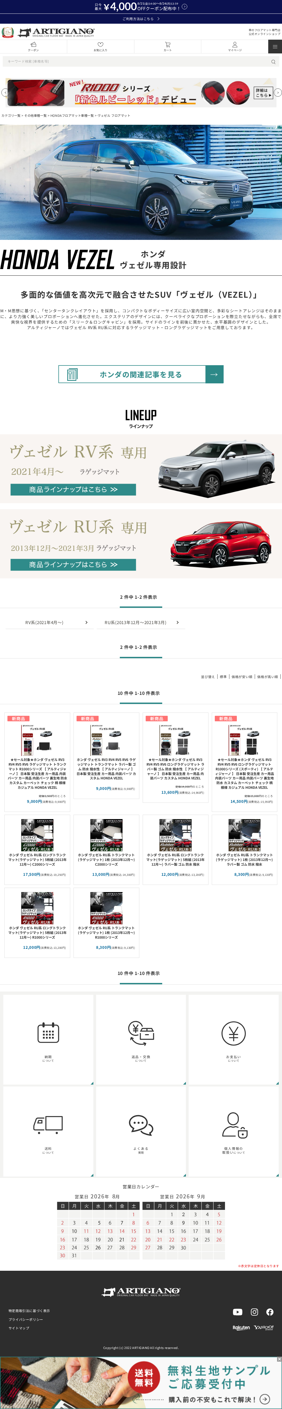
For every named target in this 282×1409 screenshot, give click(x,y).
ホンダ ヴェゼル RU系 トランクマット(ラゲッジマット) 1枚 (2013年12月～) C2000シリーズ (106, 859)
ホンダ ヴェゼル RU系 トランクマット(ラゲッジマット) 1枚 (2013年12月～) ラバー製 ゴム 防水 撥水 (244, 859)
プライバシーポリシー (26, 1319)
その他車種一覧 (35, 115)
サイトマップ (19, 1328)
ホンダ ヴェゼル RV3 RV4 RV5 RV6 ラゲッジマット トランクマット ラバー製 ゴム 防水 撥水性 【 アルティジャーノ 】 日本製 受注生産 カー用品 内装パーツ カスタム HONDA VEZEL (106, 768)
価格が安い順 (242, 676)
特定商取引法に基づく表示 (29, 1310)
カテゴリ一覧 (10, 115)
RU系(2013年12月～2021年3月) (136, 622)
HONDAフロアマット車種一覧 (72, 115)
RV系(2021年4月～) (44, 622)
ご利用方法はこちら (138, 18)
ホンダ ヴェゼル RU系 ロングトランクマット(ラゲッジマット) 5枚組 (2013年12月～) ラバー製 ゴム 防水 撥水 (175, 859)
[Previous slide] (5, 92)
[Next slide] (278, 92)
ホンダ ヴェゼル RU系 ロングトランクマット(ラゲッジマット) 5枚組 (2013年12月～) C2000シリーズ (37, 859)
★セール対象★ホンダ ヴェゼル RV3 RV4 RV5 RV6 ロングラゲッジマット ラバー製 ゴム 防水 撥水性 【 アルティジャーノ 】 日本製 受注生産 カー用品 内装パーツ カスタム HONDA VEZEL (175, 768)
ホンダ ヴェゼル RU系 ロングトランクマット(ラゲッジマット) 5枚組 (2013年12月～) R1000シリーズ (37, 932)
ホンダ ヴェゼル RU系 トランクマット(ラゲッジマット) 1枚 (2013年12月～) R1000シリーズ (106, 932)
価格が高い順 (267, 676)
